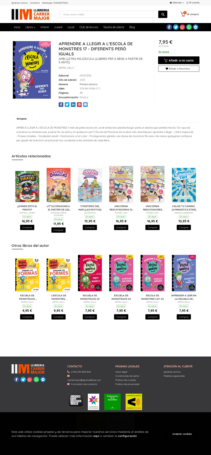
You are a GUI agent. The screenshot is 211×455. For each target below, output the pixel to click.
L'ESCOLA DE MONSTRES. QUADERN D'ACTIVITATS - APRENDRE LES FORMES (59, 297)
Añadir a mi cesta (181, 60)
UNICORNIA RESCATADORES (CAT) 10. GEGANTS (152, 208)
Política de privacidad (127, 384)
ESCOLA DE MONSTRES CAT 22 (152, 297)
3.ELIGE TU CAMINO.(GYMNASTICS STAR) (184, 208)
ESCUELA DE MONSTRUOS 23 (89, 297)
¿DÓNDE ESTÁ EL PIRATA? (27, 208)
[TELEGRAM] (195, 27)
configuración (127, 436)
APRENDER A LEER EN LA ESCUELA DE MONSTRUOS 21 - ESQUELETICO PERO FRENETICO (183, 297)
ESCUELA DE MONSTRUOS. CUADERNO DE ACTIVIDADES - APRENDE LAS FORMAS (27, 297)
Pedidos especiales (174, 375)
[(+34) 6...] (189, 27)
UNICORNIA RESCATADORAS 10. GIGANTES (121, 208)
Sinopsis (22, 118)
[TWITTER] (176, 27)
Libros (30, 27)
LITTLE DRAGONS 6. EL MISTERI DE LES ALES (58, 208)
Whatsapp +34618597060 (55, 2)
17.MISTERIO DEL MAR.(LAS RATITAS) (89, 208)
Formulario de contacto (84, 384)
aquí (96, 436)
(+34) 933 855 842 (81, 371)
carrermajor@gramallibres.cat (84, 380)
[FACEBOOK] (169, 27)
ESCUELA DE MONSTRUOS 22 (121, 297)
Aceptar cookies (182, 433)
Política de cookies (125, 380)
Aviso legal (121, 371)
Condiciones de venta (127, 375)
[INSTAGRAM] (182, 27)
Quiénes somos (20, 2)
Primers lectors (88, 84)
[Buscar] (162, 14)
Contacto (35, 2)
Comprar (27, 227)
